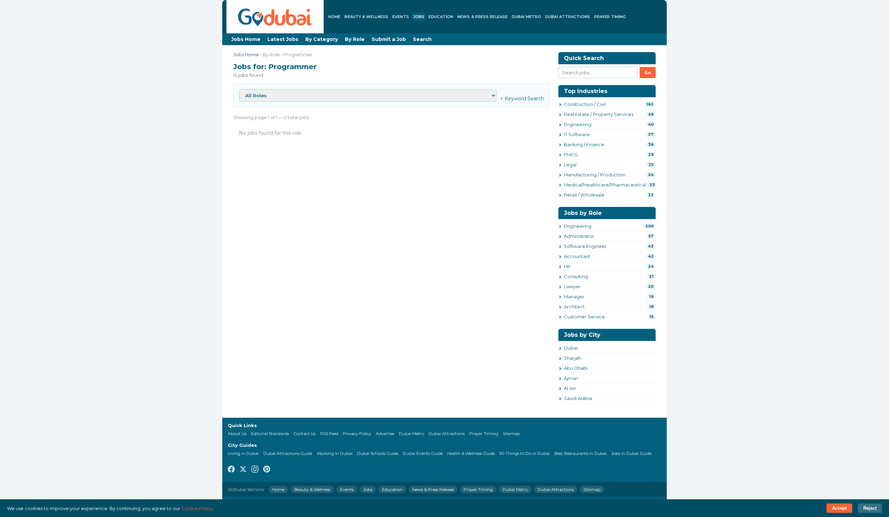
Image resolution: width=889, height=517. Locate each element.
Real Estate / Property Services (598, 114)
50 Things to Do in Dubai (524, 453)
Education (441, 16)
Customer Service (584, 316)
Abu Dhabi (576, 368)
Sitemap (511, 433)
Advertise (385, 433)
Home (334, 16)
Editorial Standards (270, 433)
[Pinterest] (266, 470)
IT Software (577, 134)
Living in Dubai (243, 453)
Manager (574, 296)
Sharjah (572, 358)
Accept (839, 508)
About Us (237, 433)
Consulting (576, 276)
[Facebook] (231, 470)
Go (648, 72)
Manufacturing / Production (594, 174)
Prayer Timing (610, 16)
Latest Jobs (282, 39)
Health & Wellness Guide (471, 453)
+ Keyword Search (522, 98)
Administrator (579, 236)
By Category (321, 39)
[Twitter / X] (243, 470)
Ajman (571, 378)
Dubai (571, 348)
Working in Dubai (334, 453)
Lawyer (572, 286)
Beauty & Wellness (366, 16)
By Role (355, 39)
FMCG (571, 154)
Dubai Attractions (567, 16)
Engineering (577, 124)
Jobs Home (245, 39)
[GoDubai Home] (275, 16)
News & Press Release (482, 16)
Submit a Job (389, 39)
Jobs (418, 16)
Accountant (577, 256)
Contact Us (304, 433)
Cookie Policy (197, 508)
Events (400, 16)
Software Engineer (585, 246)
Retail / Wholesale (584, 195)
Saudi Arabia (578, 398)
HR (567, 266)
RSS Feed (329, 433)
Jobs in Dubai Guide (631, 453)
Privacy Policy (357, 433)
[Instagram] (254, 470)
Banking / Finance (584, 144)
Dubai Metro (526, 16)
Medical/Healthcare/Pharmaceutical (605, 184)
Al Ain (570, 388)
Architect (574, 306)
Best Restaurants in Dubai (580, 453)
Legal (570, 164)
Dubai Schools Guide (377, 453)
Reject (869, 508)
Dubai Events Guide (423, 453)
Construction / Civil (585, 104)
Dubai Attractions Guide (287, 453)
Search (422, 39)
